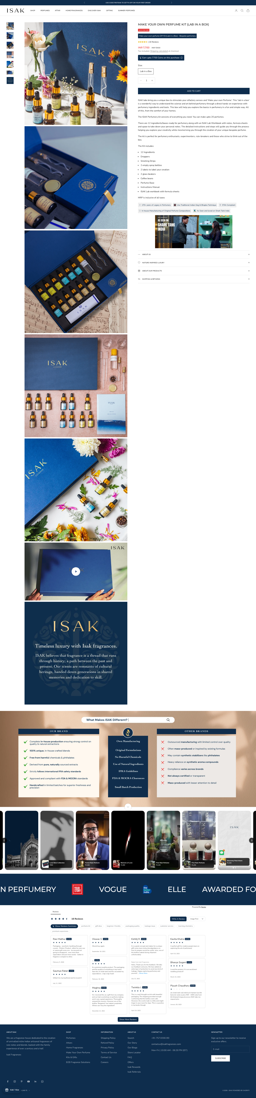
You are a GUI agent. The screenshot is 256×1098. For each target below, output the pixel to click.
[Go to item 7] (10, 80)
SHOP (32, 10)
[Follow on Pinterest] (21, 1081)
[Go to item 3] (10, 45)
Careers (104, 1062)
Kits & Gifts (71, 1057)
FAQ (130, 1057)
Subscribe (220, 1058)
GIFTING (109, 10)
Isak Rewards (134, 1067)
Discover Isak (94, 10)
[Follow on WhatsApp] (42, 1081)
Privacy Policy (107, 1047)
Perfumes (45, 10)
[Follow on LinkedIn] (35, 1081)
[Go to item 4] (10, 55)
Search (131, 1038)
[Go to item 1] (10, 26)
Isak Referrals (134, 1071)
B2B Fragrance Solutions (78, 1062)
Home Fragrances (74, 10)
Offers (131, 1062)
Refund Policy (107, 1042)
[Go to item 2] (10, 35)
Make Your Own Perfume (78, 1052)
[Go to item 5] (10, 64)
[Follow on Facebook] (7, 1081)
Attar (57, 10)
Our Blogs (132, 1047)
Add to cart (194, 91)
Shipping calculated (159, 51)
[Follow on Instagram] (14, 1081)
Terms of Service (109, 1052)
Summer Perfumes (126, 10)
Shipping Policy (108, 1038)
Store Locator (134, 1052)
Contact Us (106, 1057)
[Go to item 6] (10, 72)
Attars (69, 1042)
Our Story (132, 1042)
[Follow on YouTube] (28, 1081)
